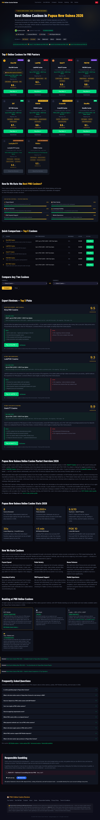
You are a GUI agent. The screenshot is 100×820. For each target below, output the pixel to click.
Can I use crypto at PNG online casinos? (50, 706)
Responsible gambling (47, 743)
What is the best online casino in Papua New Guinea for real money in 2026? (50, 695)
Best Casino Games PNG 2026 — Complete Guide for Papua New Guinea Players (27, 659)
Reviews (60, 2)
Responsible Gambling (44, 800)
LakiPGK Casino (37, 67)
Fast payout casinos (36, 743)
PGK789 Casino (86, 67)
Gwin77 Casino (62, 67)
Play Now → (13, 91)
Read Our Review (13, 171)
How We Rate (46, 2)
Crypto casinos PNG (25, 743)
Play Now (90, 241)
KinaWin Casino (86, 108)
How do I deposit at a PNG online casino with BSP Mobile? (50, 700)
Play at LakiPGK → (11, 394)
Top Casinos (38, 2)
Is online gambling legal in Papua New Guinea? (50, 690)
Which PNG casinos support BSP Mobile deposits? (50, 733)
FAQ (72, 2)
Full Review (22, 345)
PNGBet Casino (37, 148)
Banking (67, 2)
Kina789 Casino (13, 67)
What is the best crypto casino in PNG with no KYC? (50, 728)
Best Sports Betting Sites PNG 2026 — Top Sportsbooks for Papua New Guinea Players (29, 665)
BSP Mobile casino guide (89, 491)
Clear (16, 288)
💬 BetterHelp (21, 777)
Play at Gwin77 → (11, 443)
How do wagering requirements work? (50, 711)
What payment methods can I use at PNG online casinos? (50, 722)
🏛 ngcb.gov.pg (10, 777)
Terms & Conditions (65, 800)
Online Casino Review (10, 2)
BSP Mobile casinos (14, 743)
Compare (54, 2)
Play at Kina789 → (11, 345)
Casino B (55, 280)
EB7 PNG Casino (13, 108)
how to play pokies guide (30, 493)
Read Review (13, 94)
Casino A (4, 280)
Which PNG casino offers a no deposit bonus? (50, 717)
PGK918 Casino (38, 108)
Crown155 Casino (62, 108)
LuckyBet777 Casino (13, 148)
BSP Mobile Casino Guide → (11, 627)
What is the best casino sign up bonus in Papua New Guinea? (50, 739)
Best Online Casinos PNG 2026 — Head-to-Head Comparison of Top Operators (27, 671)
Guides (76, 2)
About (30, 800)
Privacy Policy (55, 800)
